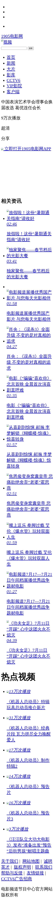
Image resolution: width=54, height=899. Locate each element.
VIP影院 (14, 85)
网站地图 (31, 861)
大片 (11, 69)
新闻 (11, 63)
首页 (11, 57)
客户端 (13, 91)
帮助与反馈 (12, 872)
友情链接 (35, 872)
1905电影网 (12, 36)
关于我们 (9, 861)
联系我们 (43, 867)
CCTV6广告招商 (16, 878)
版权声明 (22, 867)
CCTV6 (13, 80)
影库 (11, 74)
